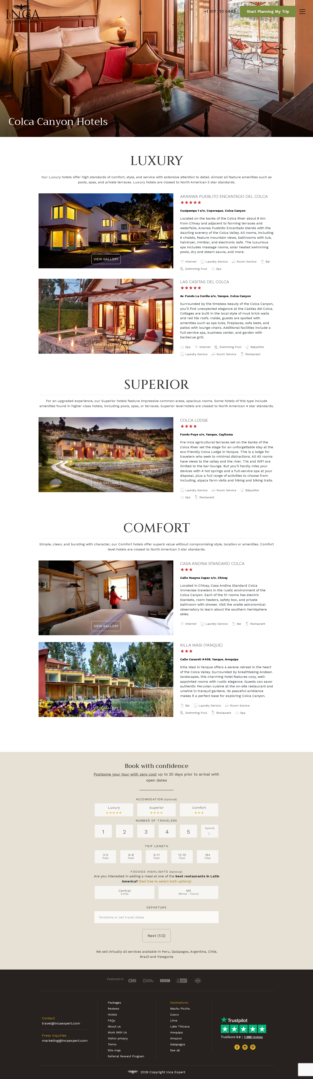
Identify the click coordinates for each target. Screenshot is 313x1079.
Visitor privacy (118, 1038)
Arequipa (176, 1032)
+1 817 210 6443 (219, 11)
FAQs (111, 1020)
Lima (173, 1020)
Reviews (113, 1008)
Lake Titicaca (180, 1026)
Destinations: (179, 1002)
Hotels (112, 1014)
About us (114, 1026)
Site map (114, 1050)
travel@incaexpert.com (61, 1023)
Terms (112, 1044)
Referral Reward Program (126, 1056)
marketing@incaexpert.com (65, 1041)
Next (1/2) (156, 935)
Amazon (176, 1038)
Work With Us (117, 1032)
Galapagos (177, 1044)
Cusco (174, 1014)
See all (175, 1050)
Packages (114, 1002)
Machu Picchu (180, 1008)
